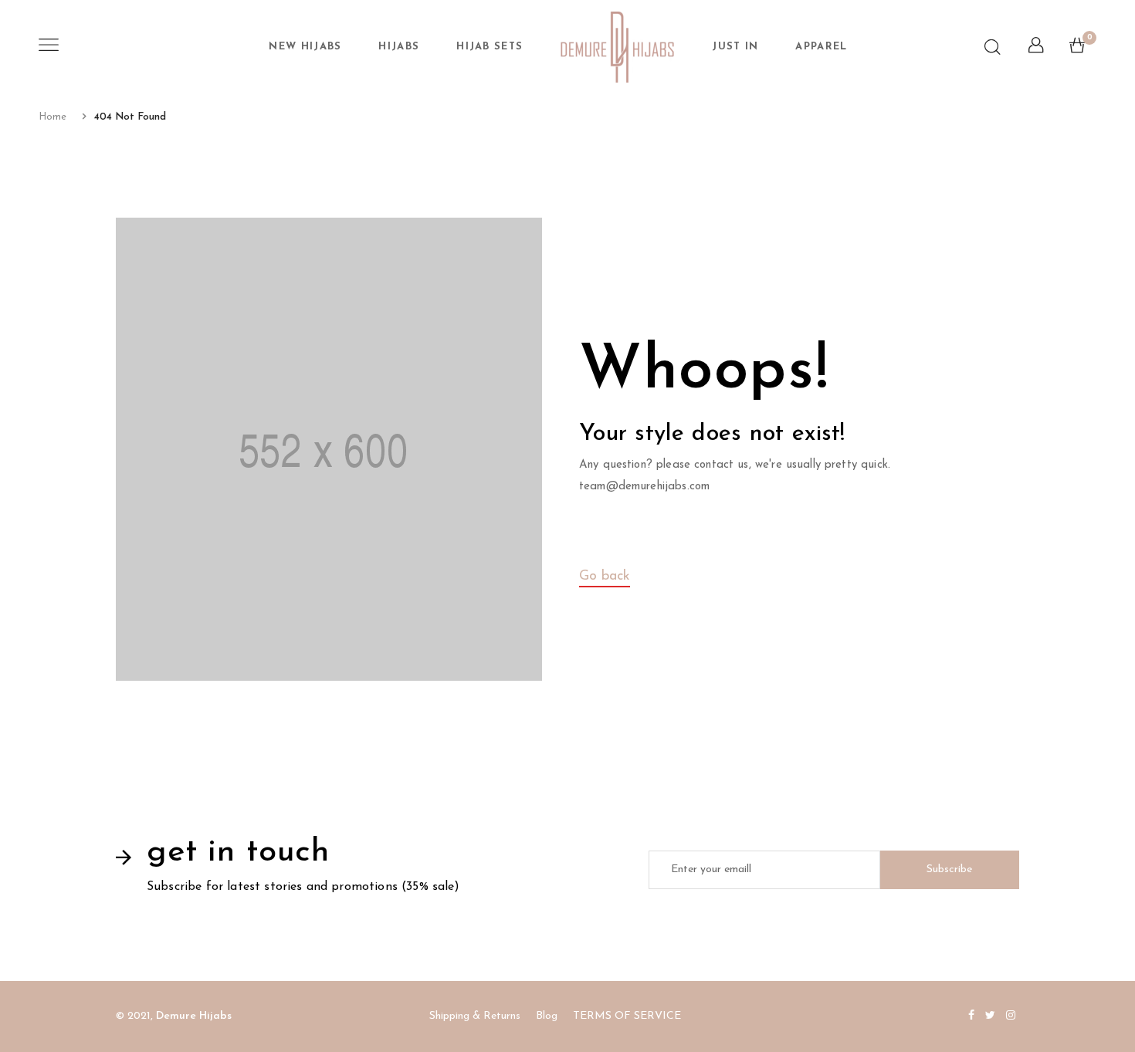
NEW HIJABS (305, 47)
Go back (604, 577)
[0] (1077, 49)
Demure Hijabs (194, 1016)
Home (52, 117)
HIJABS (398, 47)
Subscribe (949, 869)
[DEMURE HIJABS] (617, 47)
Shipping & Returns (474, 1016)
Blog (546, 1016)
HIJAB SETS (489, 47)
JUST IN (735, 47)
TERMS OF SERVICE (627, 1016)
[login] (1035, 49)
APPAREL (821, 47)
